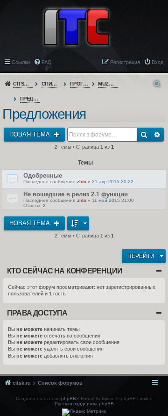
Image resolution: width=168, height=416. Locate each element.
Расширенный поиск (157, 135)
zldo (81, 181)
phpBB (68, 398)
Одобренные (42, 175)
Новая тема (30, 134)
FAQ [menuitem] (47, 62)
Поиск (144, 135)
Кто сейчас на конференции (64, 271)
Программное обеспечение (80, 83)
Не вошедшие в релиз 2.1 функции (75, 194)
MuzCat (108, 83)
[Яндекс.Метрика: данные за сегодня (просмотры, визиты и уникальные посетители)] (84, 412)
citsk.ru (23, 83)
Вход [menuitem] (157, 62)
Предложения (30, 98)
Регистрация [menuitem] (125, 62)
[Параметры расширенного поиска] (157, 84)
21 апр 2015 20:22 (112, 181)
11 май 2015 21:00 (113, 200)
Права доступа (37, 313)
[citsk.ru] (76, 26)
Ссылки (21, 62)
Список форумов (52, 83)
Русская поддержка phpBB (84, 403)
